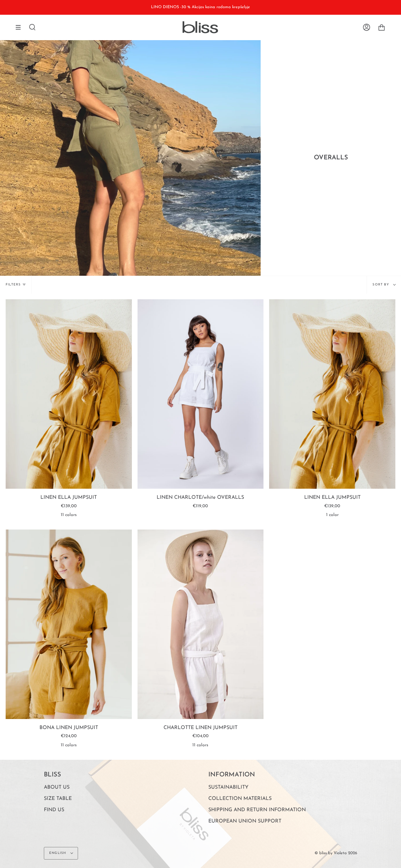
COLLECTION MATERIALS (240, 798)
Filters (13, 284)
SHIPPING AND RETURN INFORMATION (257, 809)
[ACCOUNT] (366, 27)
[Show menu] (20, 27)
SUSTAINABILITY (228, 787)
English (58, 853)
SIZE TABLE (58, 798)
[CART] (381, 27)
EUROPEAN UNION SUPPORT (244, 821)
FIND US (54, 809)
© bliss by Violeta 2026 (336, 853)
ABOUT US (57, 787)
